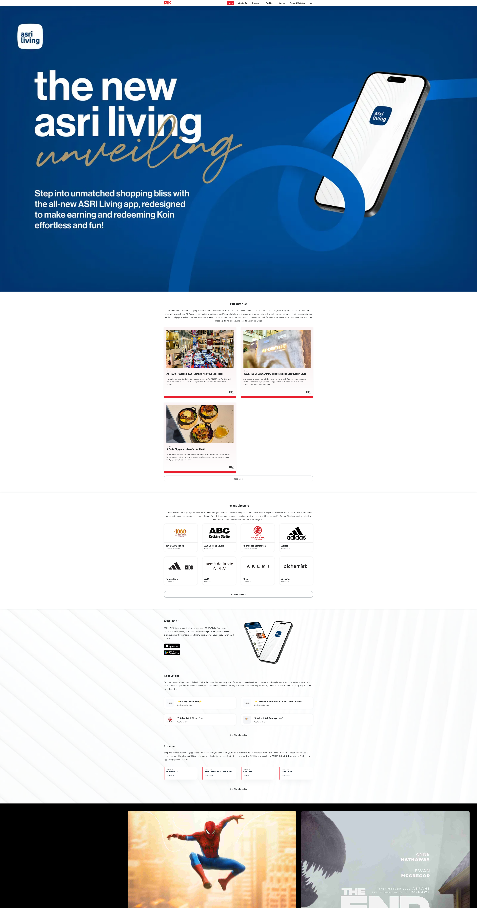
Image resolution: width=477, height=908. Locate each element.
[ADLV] (219, 571)
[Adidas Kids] (181, 571)
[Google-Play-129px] (172, 651)
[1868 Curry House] (181, 538)
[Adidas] (296, 538)
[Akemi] (258, 571)
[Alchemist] (296, 571)
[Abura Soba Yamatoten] (258, 538)
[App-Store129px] (172, 644)
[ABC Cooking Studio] (219, 538)
